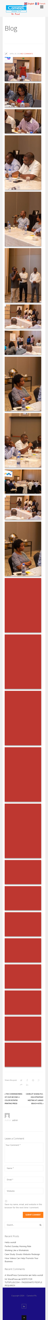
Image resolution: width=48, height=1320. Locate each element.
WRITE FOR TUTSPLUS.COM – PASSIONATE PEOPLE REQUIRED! (23, 1282)
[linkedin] (24, 1306)
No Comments (27, 54)
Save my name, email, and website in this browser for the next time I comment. (23, 1206)
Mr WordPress (11, 1279)
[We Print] (16, 14)
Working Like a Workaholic (17, 1250)
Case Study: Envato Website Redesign (22, 1254)
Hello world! (10, 1242)
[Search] (40, 1225)
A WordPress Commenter (16, 1275)
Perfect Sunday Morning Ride (18, 1246)
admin (15, 1120)
